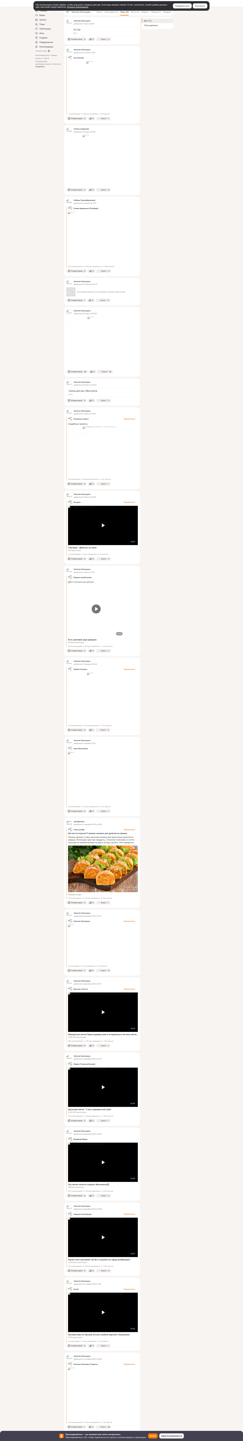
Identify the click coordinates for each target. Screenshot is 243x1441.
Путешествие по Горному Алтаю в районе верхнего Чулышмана (99, 1334)
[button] (76, 39)
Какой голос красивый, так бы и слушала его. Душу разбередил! (99, 1259)
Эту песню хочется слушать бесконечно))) (88, 1184)
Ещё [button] (45, 58)
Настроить (200, 6)
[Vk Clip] (102, 31)
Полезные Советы (81, 419)
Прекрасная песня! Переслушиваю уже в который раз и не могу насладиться (103, 1034)
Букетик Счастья (81, 989)
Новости (38, 58)
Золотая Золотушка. (82, 921)
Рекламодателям (42, 55)
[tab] (99, 11)
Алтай (76, 1289)
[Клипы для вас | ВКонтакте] (102, 392)
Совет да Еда (79, 830)
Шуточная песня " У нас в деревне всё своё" (89, 1109)
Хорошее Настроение (82, 1214)
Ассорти (77, 502)
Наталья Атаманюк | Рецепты (86, 1364)
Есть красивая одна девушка (82, 639)
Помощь (53, 55)
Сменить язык (41, 51)
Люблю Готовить (80, 669)
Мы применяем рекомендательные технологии (48, 64)
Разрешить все (182, 6)
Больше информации (77, 7)
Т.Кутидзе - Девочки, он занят (82, 547)
